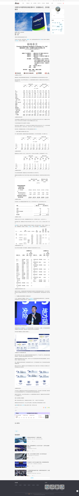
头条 (31, 3)
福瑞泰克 (28, 39)
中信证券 (17, 40)
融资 (16, 225)
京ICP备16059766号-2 (39, 493)
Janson (57, 12)
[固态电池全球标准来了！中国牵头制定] (21, 440)
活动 (52, 3)
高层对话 (27, 3)
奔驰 (56, 29)
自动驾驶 (34, 3)
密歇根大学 (32, 299)
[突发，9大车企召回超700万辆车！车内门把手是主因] (21, 456)
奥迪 (57, 22)
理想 (52, 29)
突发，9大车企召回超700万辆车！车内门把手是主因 (36, 454)
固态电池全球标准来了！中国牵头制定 (34, 437)
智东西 (53, 0)
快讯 (23, 3)
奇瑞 (26, 328)
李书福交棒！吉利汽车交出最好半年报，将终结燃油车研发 (38, 462)
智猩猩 (60, 0)
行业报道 (20, 11)
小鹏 (55, 22)
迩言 (29, 457)
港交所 (41, 39)
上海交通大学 (31, 298)
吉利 (59, 22)
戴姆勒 (20, 328)
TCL (32, 226)
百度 (53, 32)
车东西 (56, 0)
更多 (62, 20)
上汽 (61, 28)
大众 (61, 26)
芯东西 (58, 0)
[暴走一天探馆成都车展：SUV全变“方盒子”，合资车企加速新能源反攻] (21, 448)
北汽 (29, 226)
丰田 (54, 29)
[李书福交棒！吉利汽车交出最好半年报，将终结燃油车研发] (21, 465)
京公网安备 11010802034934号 (33, 493)
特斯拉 (58, 26)
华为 (61, 24)
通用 (17, 405)
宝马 (58, 29)
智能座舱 (47, 3)
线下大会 (63, 0)
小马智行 (23, 405)
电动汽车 (39, 3)
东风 (36, 129)
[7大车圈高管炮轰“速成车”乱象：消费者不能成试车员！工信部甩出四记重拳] (21, 473)
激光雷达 (61, 29)
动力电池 (43, 3)
